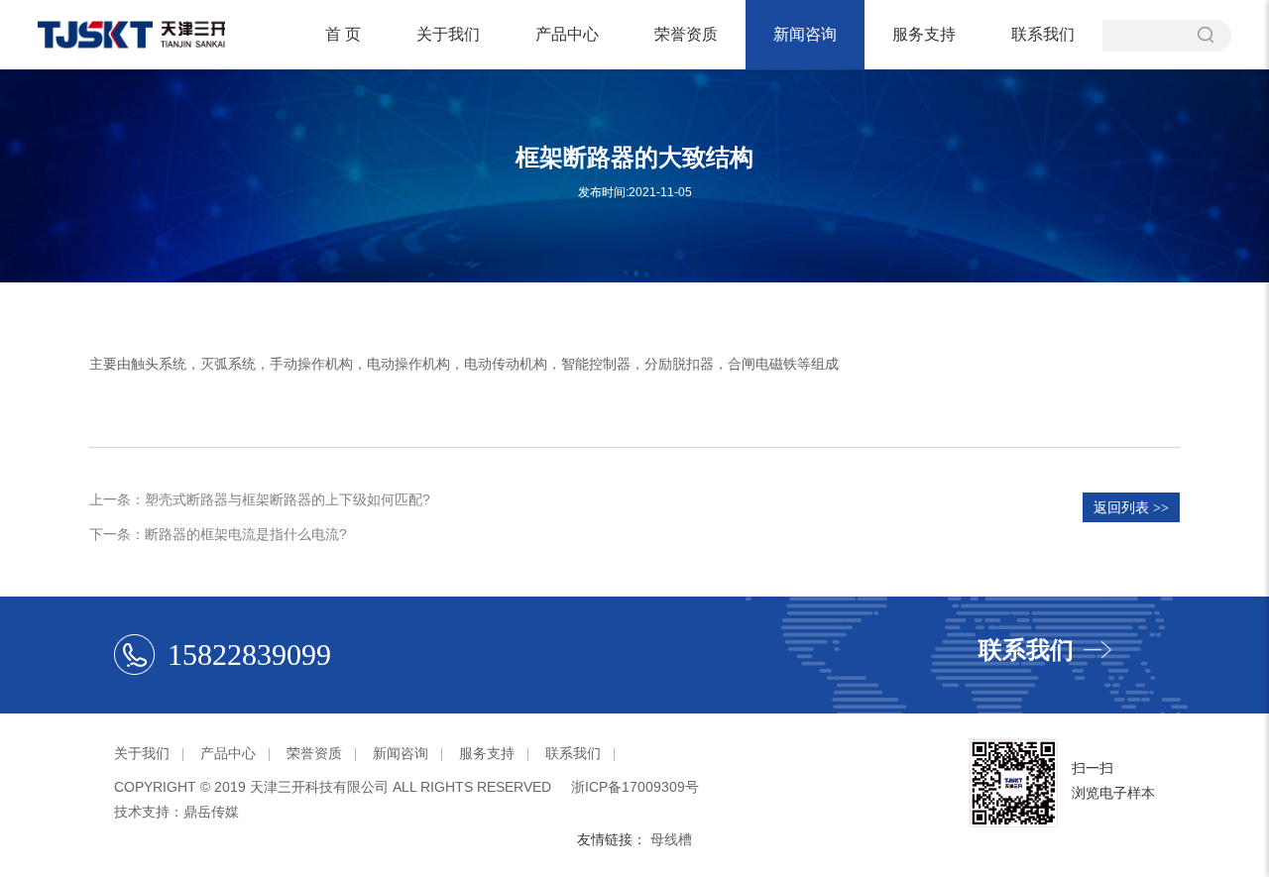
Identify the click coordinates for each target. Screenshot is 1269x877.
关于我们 (448, 34)
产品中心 (567, 34)
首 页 (343, 34)
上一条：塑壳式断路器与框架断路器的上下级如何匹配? (259, 499)
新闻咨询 (805, 34)
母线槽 (671, 839)
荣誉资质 (686, 34)
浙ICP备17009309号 (635, 787)
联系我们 (1043, 34)
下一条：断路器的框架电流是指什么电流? (218, 534)
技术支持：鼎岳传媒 (176, 812)
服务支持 (924, 34)
